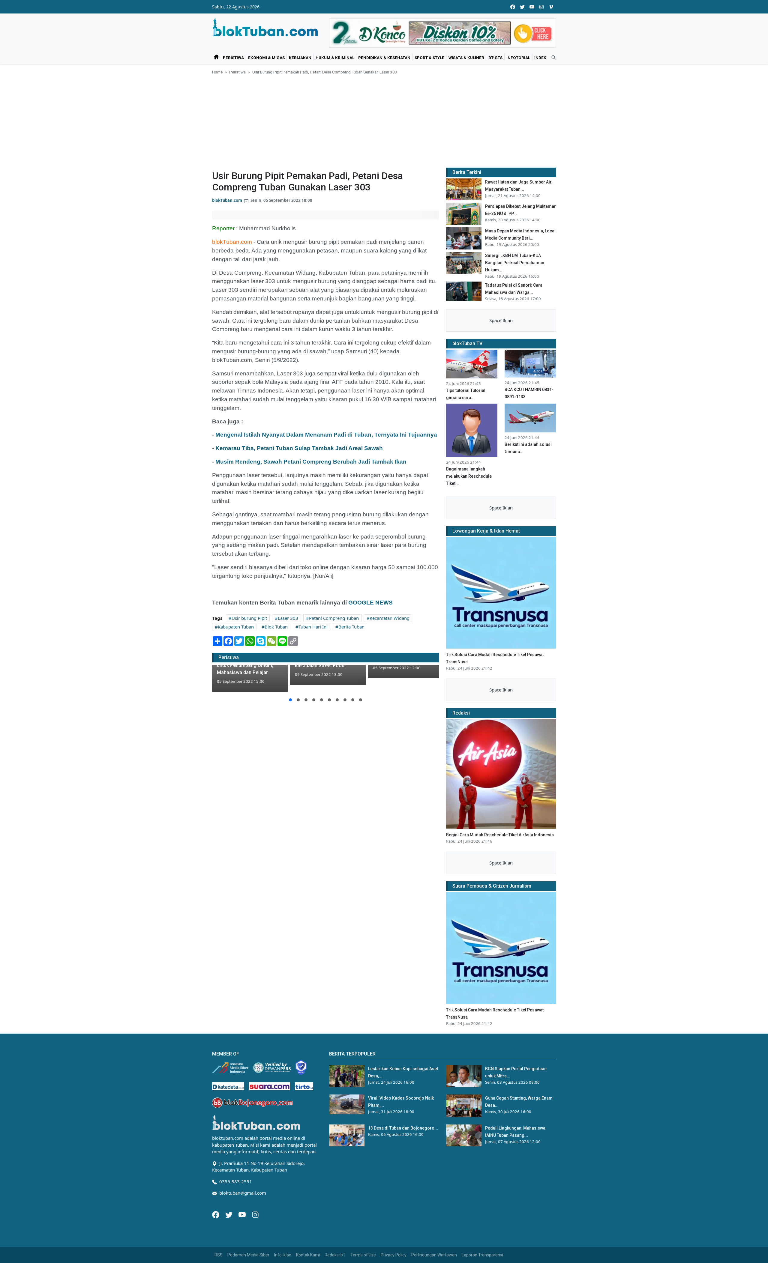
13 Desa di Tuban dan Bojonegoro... (403, 1128)
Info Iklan (282, 1255)
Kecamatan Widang (390, 618)
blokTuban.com (227, 200)
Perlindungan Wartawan (434, 1255)
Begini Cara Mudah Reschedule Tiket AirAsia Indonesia (500, 834)
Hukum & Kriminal (335, 57)
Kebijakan (300, 57)
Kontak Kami (308, 1255)
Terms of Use (363, 1255)
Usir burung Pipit (249, 618)
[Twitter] (229, 1214)
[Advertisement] (384, 120)
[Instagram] (255, 1214)
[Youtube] (242, 1214)
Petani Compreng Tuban (334, 618)
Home (217, 72)
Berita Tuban (351, 627)
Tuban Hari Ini (313, 627)
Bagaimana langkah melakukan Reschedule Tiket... (469, 476)
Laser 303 (288, 618)
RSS (218, 1255)
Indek (540, 57)
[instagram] (541, 6)
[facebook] (513, 6)
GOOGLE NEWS (370, 602)
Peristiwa (233, 57)
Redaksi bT (335, 1255)
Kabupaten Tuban (236, 627)
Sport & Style (429, 57)
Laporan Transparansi (482, 1255)
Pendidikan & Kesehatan (384, 57)
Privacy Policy (393, 1255)
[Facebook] (216, 1214)
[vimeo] (551, 6)
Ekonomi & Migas (266, 57)
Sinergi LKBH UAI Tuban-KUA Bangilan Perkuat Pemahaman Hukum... (514, 262)
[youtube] (532, 6)
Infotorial (518, 57)
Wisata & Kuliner (466, 57)
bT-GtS (495, 57)
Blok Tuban (276, 627)
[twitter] (522, 6)
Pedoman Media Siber (248, 1255)
